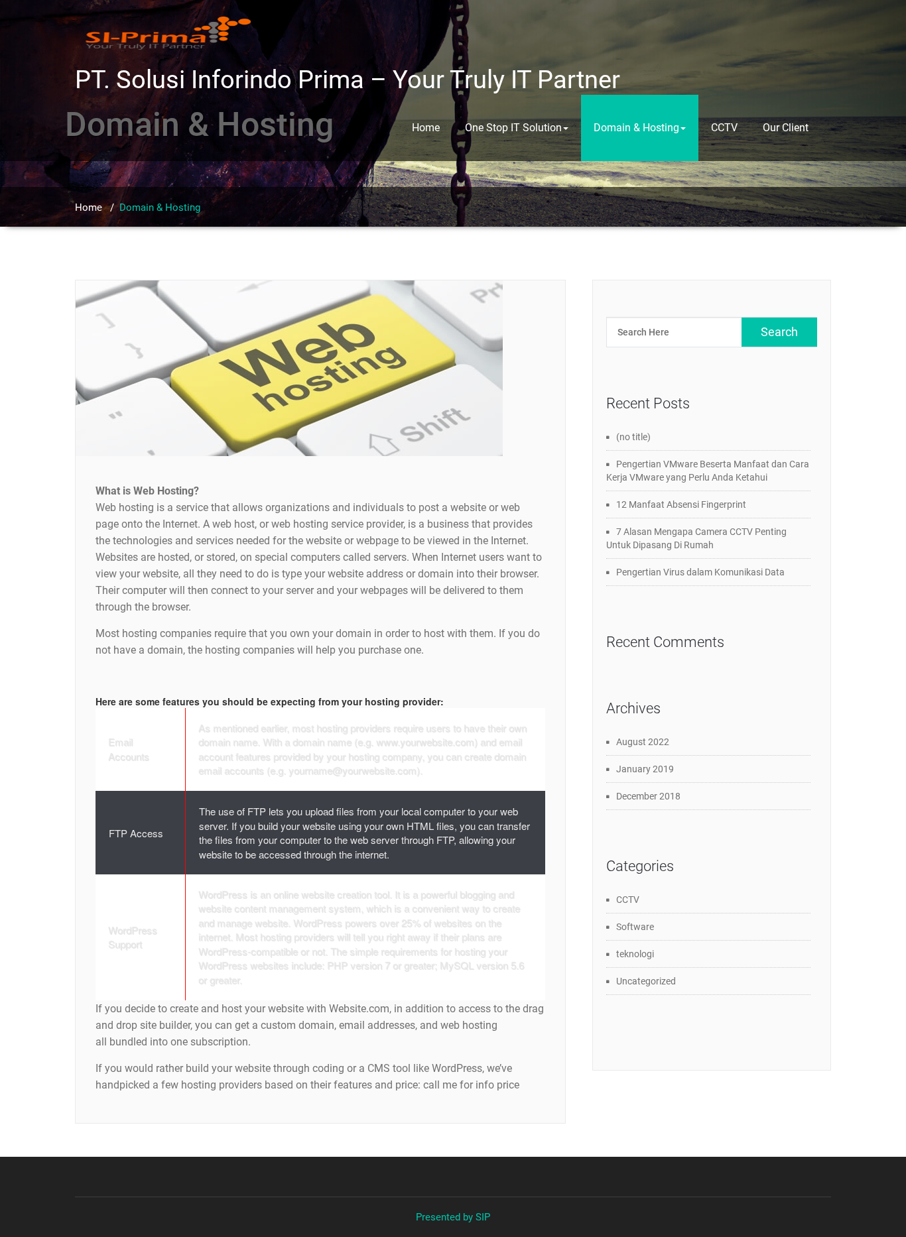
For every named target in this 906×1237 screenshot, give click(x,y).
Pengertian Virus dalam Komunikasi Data (700, 572)
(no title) (633, 437)
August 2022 (642, 741)
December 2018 (648, 796)
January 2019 (645, 769)
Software (635, 926)
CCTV (724, 127)
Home (426, 127)
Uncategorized (646, 981)
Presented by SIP (453, 1217)
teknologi (635, 954)
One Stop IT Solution (513, 127)
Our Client (786, 127)
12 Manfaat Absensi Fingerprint (681, 504)
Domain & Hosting (636, 127)
